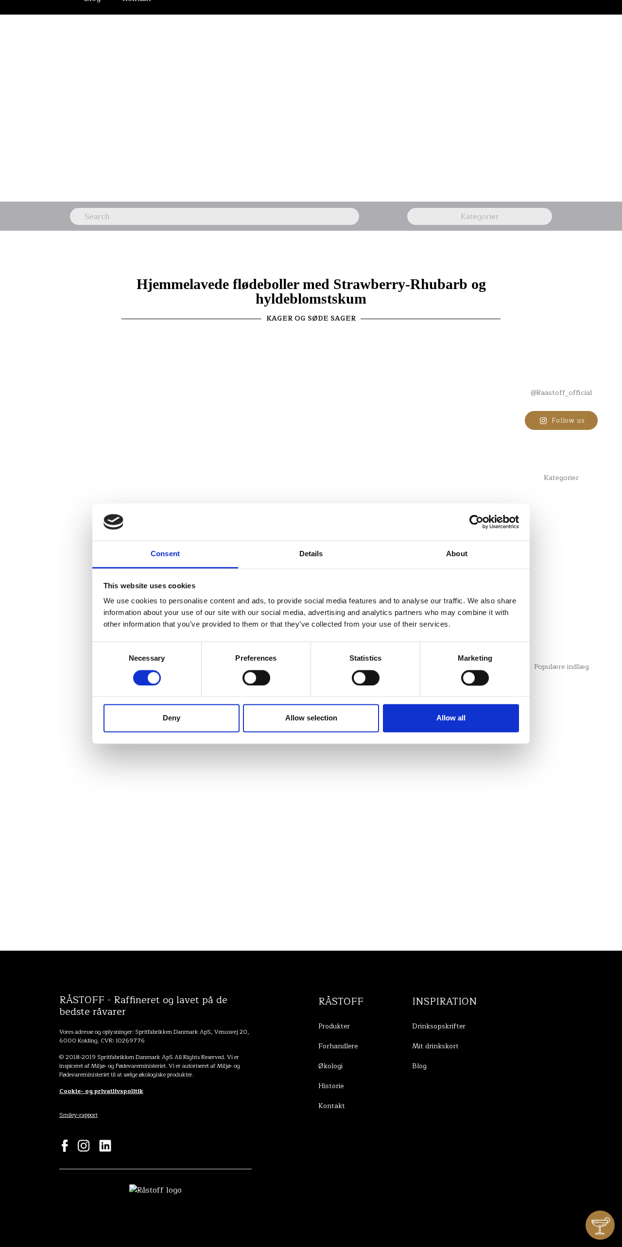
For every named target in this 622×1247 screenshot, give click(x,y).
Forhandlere (338, 1046)
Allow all (451, 718)
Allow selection (311, 718)
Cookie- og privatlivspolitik (101, 1091)
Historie (331, 1086)
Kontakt (331, 1105)
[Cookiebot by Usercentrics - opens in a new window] (476, 521)
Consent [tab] (165, 554)
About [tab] (456, 554)
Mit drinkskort (435, 1046)
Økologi (330, 1066)
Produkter (334, 1026)
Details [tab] (311, 554)
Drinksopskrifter (439, 1026)
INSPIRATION (444, 1001)
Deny (171, 718)
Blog (419, 1066)
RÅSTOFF (340, 1001)
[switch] (256, 677)
